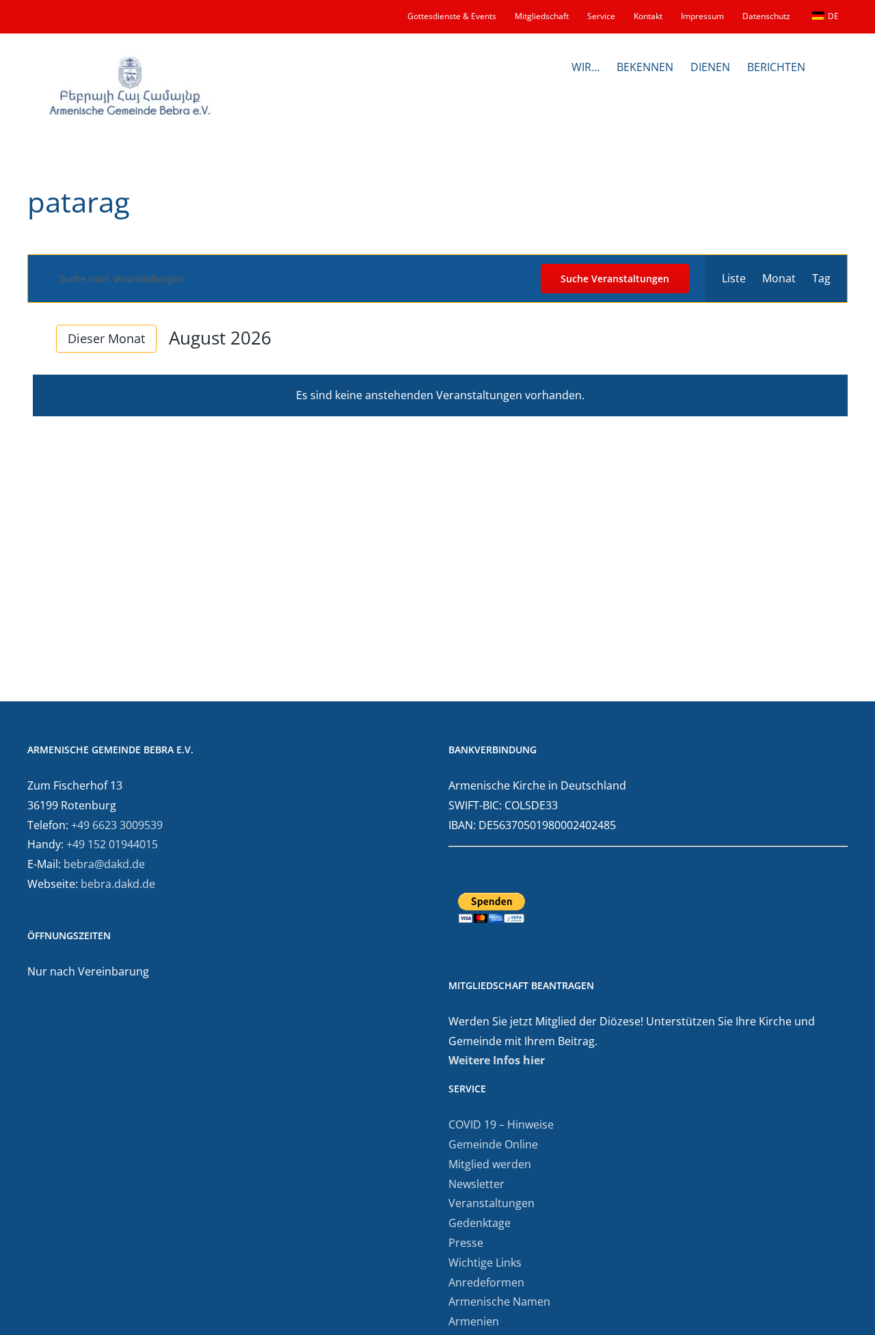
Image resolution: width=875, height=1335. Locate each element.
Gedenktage (479, 1222)
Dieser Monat (106, 338)
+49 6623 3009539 (117, 825)
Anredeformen (486, 1282)
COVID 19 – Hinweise (501, 1124)
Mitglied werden (489, 1164)
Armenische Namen (499, 1301)
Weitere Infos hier (496, 1060)
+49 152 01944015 (112, 844)
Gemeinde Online (493, 1144)
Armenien (473, 1321)
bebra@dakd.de (104, 864)
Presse (465, 1242)
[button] (826, 65)
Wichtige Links (485, 1262)
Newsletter (476, 1183)
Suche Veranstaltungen (615, 278)
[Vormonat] (35, 338)
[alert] (440, 395)
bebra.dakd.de (118, 883)
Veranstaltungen (491, 1203)
